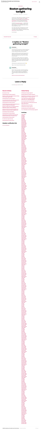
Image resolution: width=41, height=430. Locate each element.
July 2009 (22, 328)
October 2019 (23, 200)
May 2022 (22, 167)
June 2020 (23, 191)
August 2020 (23, 189)
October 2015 (23, 250)
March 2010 (23, 320)
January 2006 (23, 372)
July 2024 (22, 140)
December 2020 (23, 185)
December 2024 (23, 135)
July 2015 (22, 253)
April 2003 (23, 405)
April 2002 (23, 418)
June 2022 (23, 166)
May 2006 (22, 368)
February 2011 (23, 308)
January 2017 (23, 234)
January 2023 (23, 159)
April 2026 (23, 118)
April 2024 (23, 143)
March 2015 (23, 257)
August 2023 (23, 152)
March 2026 (23, 119)
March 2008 (23, 345)
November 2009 (24, 324)
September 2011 (23, 301)
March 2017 (23, 232)
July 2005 (22, 378)
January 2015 (23, 259)
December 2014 (23, 260)
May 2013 (22, 280)
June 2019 (23, 204)
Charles (26, 21)
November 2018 (23, 211)
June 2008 (23, 342)
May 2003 (22, 404)
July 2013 (22, 278)
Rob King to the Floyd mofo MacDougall (18, 75)
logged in (16, 84)
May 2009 (22, 330)
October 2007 (23, 350)
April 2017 (22, 231)
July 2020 (22, 190)
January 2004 (23, 396)
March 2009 (23, 332)
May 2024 (22, 142)
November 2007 (24, 349)
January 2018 (23, 222)
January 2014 (23, 272)
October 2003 (23, 399)
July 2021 (22, 178)
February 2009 (23, 333)
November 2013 (23, 274)
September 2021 (23, 176)
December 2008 (24, 335)
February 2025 (23, 133)
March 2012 (23, 295)
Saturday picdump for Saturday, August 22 (28, 94)
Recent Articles (6, 90)
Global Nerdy (25, 90)
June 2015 (23, 254)
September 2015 (23, 251)
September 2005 (24, 376)
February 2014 (23, 271)
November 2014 (23, 261)
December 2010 (23, 310)
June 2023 (23, 154)
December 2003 (23, 397)
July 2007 (22, 353)
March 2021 (23, 182)
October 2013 (23, 275)
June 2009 (23, 329)
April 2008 (23, 344)
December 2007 (23, 348)
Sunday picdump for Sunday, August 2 (8, 113)
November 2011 (23, 299)
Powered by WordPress (23, 428)
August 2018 (23, 214)
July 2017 (22, 228)
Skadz (27, 17)
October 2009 (23, 325)
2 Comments (25, 14)
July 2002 (22, 415)
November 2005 (24, 374)
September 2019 (23, 201)
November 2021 (23, 174)
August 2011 (23, 302)
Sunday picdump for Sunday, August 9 (8, 102)
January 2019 (23, 209)
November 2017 (23, 224)
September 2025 (24, 126)
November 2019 (23, 199)
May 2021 (22, 180)
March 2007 (23, 357)
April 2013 (22, 281)
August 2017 (23, 227)
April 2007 (23, 356)
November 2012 (23, 286)
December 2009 (23, 323)
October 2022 (23, 162)
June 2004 (23, 392)
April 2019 (22, 206)
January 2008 (23, 347)
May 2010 (22, 318)
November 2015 (23, 249)
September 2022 (24, 163)
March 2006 (23, 370)
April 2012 (22, 294)
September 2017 (23, 226)
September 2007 (24, 351)
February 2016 (23, 246)
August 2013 (23, 277)
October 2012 (23, 287)
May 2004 (23, 393)
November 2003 (24, 398)
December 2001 (23, 422)
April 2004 (23, 394)
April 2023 (23, 156)
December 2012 (23, 285)
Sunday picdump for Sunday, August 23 (8, 94)
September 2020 (24, 188)
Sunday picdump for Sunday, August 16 (8, 98)
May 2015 (22, 255)
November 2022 (23, 161)
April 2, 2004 (21, 14)
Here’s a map (14, 30)
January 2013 (23, 284)
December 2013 (23, 273)
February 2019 (23, 208)
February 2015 (23, 258)
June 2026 (23, 116)
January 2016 (23, 247)
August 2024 (23, 139)
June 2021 (22, 179)
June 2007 (23, 354)
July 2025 (22, 128)
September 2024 (24, 138)
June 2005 (23, 379)
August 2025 (23, 127)
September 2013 (23, 276)
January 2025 (23, 134)
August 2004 (23, 390)
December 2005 (23, 373)
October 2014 (23, 262)
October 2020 (23, 187)
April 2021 (22, 181)
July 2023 (22, 153)
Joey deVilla (16, 14)
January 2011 (23, 309)
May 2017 (22, 230)
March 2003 (23, 406)
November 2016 (23, 236)
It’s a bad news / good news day (7, 118)
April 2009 (23, 331)
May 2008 (23, 343)
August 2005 (23, 377)
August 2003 (23, 401)
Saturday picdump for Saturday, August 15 (28, 108)
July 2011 (22, 303)
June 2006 (23, 367)
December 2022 (23, 160)
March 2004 (23, 395)
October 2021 (23, 175)
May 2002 (22, 417)
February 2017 (23, 233)
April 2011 (22, 306)
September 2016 (23, 238)
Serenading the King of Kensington (8, 111)
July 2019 (22, 203)
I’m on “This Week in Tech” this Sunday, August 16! (29, 109)
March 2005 (23, 382)
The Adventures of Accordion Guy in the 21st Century (10, 1)
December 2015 (23, 248)
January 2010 (23, 322)
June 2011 (22, 304)
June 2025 (23, 129)
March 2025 (23, 132)
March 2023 (23, 157)
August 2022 (23, 164)
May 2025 (22, 130)
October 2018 (23, 212)
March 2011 (23, 307)
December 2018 (23, 210)
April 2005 (23, 381)
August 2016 (23, 239)
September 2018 (24, 213)
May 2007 (22, 355)
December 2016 (23, 235)
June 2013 (22, 279)
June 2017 (23, 229)
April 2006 (23, 369)
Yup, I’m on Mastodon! (5, 125)
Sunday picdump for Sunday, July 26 (8, 117)
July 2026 (22, 115)
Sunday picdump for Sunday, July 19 (8, 120)
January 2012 (23, 297)
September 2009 (24, 326)
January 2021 (23, 184)
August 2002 (23, 414)
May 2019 (22, 205)
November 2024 (24, 136)
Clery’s (13, 21)
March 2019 (23, 207)
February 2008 (23, 346)
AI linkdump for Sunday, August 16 (26, 106)
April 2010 (22, 319)
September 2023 (24, 151)
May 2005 (22, 380)
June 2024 (23, 141)
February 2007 (23, 358)
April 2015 (22, 256)
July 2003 (22, 402)
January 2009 (23, 334)
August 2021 (23, 177)
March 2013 (23, 282)
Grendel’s (20, 18)
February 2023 (23, 158)
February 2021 (23, 183)
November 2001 (23, 423)
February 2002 (23, 420)
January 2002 (23, 421)
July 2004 (22, 391)
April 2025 (23, 131)
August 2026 (23, 114)
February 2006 (23, 371)
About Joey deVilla (34, 1)
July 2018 (22, 215)
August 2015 (23, 252)
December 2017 (23, 223)
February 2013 (23, 283)
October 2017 (23, 225)
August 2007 (23, 352)
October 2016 (23, 237)
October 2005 (23, 375)
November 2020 (24, 186)
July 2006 (22, 366)
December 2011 (23, 298)
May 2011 (22, 305)
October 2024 (23, 137)
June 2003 (23, 403)
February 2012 (23, 296)
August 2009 (23, 327)
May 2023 (22, 155)
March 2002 (23, 419)
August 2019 (23, 202)
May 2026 (22, 117)
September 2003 (24, 400)
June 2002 (23, 416)
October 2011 (23, 300)
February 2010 (23, 321)
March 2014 (23, 270)
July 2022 (22, 165)
